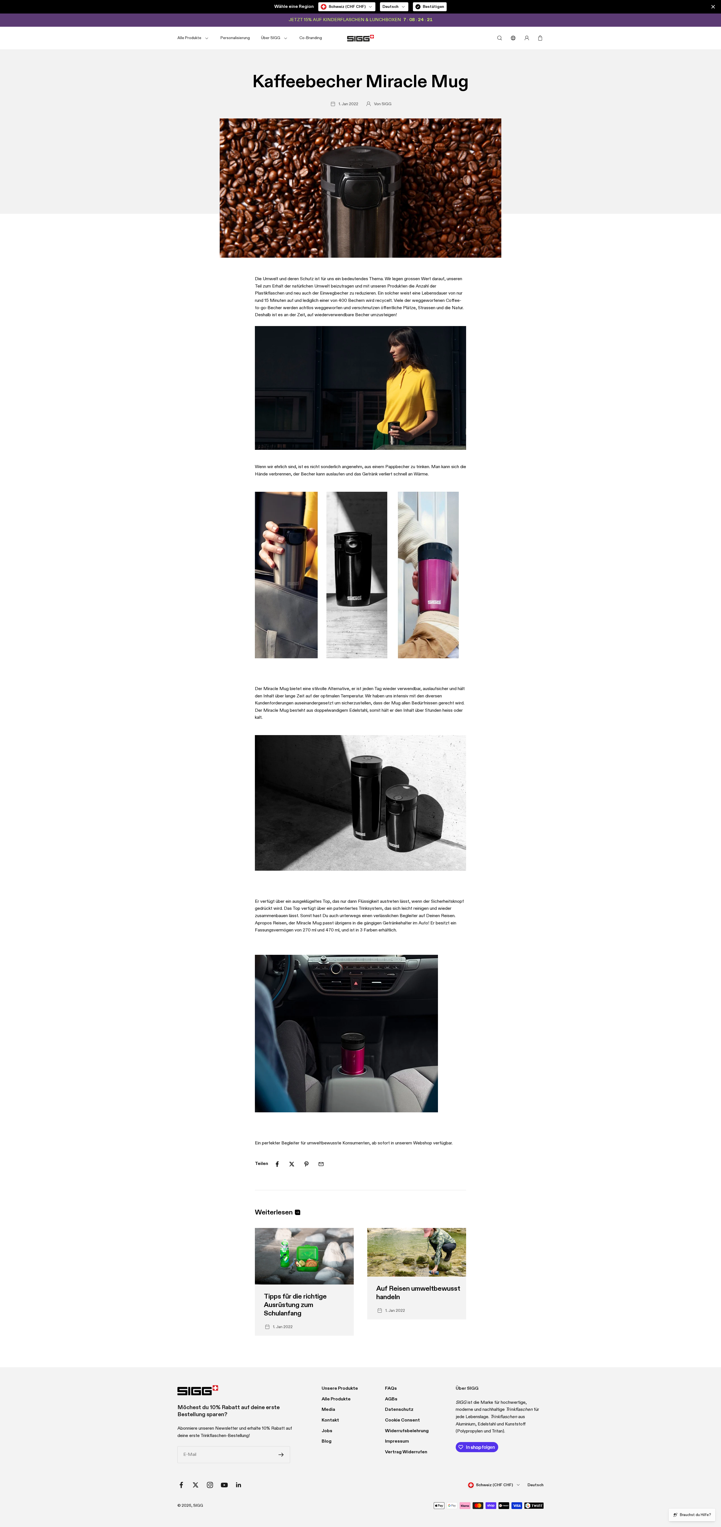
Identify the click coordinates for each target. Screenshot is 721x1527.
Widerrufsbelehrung (407, 1431)
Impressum (397, 1441)
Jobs (327, 1431)
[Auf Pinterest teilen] (306, 1164)
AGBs (391, 1399)
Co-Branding (310, 38)
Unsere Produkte (340, 1388)
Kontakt (330, 1420)
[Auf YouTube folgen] (224, 1485)
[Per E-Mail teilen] (321, 1164)
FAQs (391, 1388)
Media (328, 1409)
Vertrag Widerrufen (406, 1452)
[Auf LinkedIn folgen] (238, 1485)
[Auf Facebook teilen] (277, 1164)
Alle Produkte (336, 1399)
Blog (326, 1441)
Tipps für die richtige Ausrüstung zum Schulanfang (295, 1305)
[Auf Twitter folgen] (195, 1485)
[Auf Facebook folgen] (181, 1485)
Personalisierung (235, 38)
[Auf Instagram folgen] (210, 1485)
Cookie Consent (402, 1420)
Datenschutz (399, 1409)
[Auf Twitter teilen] (291, 1164)
